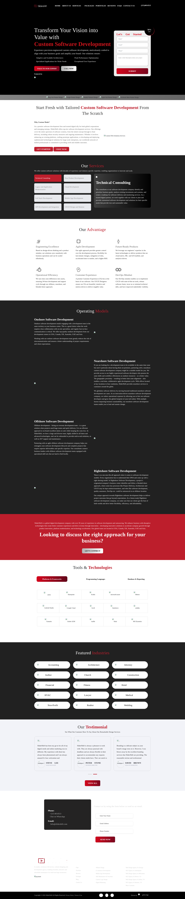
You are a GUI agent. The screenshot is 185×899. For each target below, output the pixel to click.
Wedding (128, 705)
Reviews (78, 873)
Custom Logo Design (101, 879)
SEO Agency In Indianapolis (133, 870)
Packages (78, 876)
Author (48, 675)
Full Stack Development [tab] (43, 198)
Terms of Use (78, 895)
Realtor (90, 705)
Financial (50, 685)
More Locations (130, 885)
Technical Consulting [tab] (42, 178)
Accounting (53, 665)
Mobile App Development (103, 873)
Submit (132, 71)
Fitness (87, 685)
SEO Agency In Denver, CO (133, 876)
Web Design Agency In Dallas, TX (135, 879)
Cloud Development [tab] (72, 187)
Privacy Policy (70, 895)
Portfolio (78, 870)
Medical (129, 695)
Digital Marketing (101, 882)
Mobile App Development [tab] (74, 198)
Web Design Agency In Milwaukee (135, 873)
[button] (89, 774)
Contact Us (79, 882)
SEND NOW (105, 839)
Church (87, 675)
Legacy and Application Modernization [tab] (43, 188)
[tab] (52, 579)
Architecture (93, 665)
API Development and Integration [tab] (47, 207)
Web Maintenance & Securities (104, 876)
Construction (133, 675)
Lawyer (87, 695)
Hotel (124, 685)
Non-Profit (53, 705)
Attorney (128, 665)
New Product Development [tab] (74, 178)
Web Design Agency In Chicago (134, 867)
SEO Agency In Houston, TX (134, 882)
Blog (77, 879)
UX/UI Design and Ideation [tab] (74, 207)
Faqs (77, 867)
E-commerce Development (103, 870)
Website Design (100, 867)
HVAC (48, 695)
